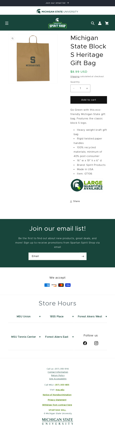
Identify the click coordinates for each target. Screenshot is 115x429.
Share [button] (76, 201)
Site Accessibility (58, 379)
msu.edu (60, 390)
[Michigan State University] (57, 12)
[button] (6, 23)
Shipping (74, 77)
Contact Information (58, 372)
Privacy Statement (57, 400)
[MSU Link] (57, 424)
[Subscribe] (82, 256)
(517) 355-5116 (61, 369)
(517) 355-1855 (62, 385)
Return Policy (58, 376)
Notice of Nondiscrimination (57, 395)
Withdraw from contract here (57, 405)
